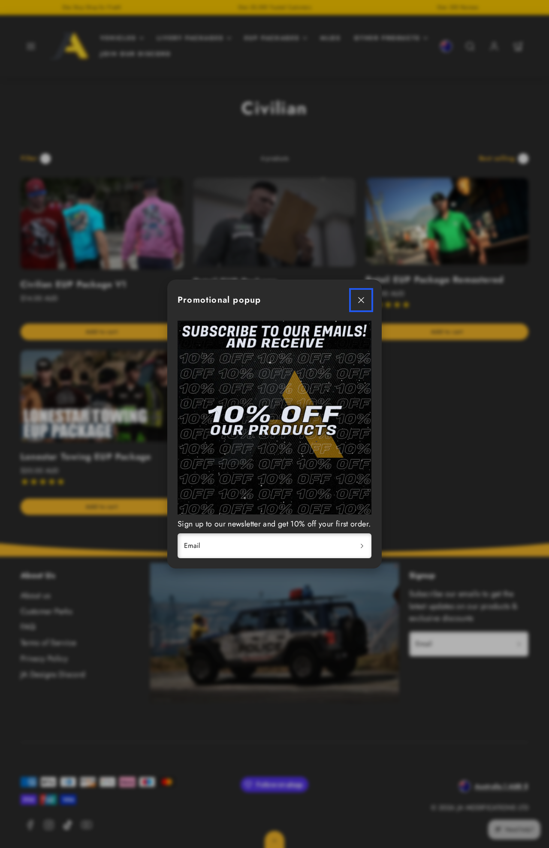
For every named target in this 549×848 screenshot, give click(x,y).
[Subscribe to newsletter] (362, 545)
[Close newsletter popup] (361, 300)
